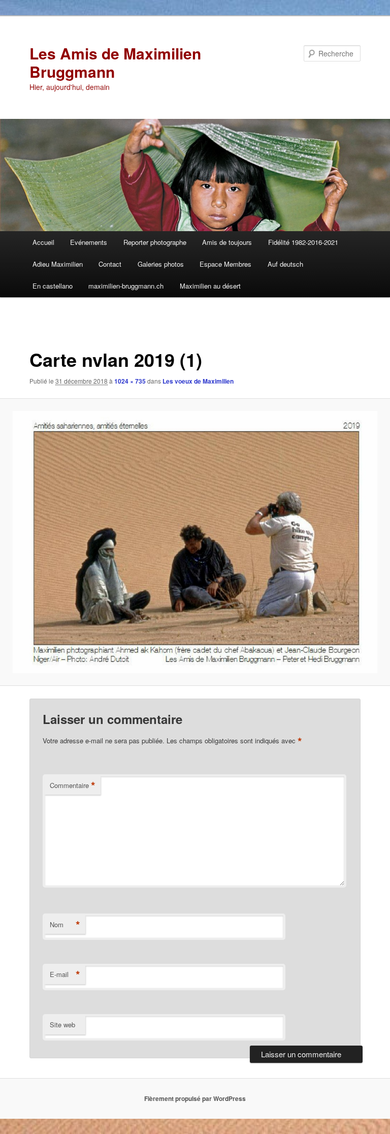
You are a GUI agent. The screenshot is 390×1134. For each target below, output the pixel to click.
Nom (65, 925)
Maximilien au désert (210, 286)
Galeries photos (161, 264)
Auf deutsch (285, 264)
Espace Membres (225, 264)
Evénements (88, 242)
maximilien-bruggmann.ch (126, 286)
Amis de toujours (227, 242)
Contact (110, 264)
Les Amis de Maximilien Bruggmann (115, 62)
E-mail (65, 974)
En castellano (52, 286)
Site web (62, 1024)
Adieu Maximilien (57, 264)
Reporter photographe (154, 242)
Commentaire (72, 785)
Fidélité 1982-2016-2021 (303, 242)
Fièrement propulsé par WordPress (195, 1098)
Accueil (43, 242)
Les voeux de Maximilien (198, 381)
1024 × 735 (130, 381)
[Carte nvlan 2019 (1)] (195, 542)
